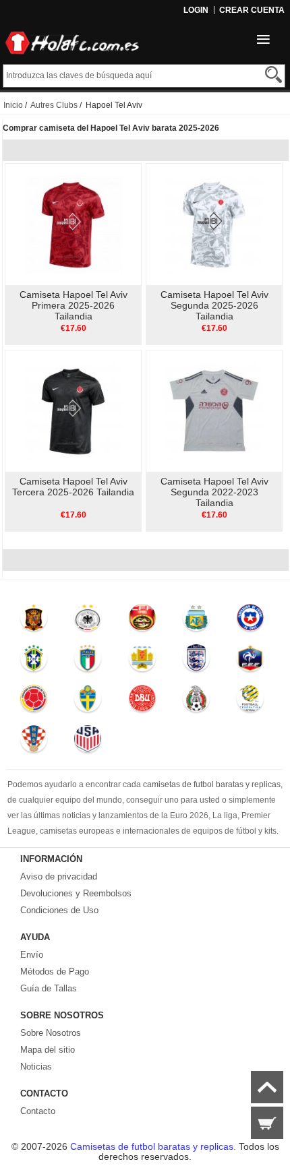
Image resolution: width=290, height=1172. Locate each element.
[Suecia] (88, 701)
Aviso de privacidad (58, 876)
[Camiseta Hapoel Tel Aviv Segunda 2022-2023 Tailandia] (214, 410)
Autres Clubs (54, 105)
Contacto (37, 1111)
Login (195, 10)
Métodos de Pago (54, 971)
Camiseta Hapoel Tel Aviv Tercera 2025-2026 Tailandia (73, 486)
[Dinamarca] (142, 701)
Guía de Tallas (48, 988)
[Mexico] (196, 701)
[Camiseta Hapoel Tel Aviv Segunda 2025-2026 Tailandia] (214, 223)
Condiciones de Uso (59, 910)
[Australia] (251, 701)
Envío (31, 955)
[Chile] (251, 621)
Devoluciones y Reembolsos (76, 893)
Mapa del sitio (47, 1050)
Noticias (36, 1066)
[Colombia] (34, 701)
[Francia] (251, 661)
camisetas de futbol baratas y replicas (212, 784)
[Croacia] (34, 742)
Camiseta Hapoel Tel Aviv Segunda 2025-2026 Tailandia (214, 305)
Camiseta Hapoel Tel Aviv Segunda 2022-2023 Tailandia (214, 492)
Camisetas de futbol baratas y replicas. (154, 1146)
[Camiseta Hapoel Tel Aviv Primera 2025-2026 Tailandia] (73, 223)
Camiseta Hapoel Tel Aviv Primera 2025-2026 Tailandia (73, 305)
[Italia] (88, 661)
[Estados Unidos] (88, 742)
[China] (142, 621)
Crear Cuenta (252, 10)
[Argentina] (196, 621)
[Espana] (34, 621)
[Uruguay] (142, 661)
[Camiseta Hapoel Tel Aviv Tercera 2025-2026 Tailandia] (73, 410)
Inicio (13, 105)
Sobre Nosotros (50, 1033)
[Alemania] (88, 621)
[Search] (273, 74)
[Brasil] (34, 661)
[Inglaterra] (196, 661)
